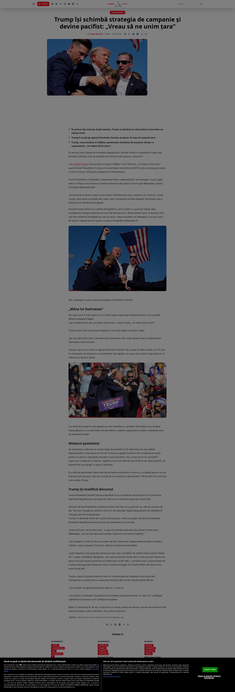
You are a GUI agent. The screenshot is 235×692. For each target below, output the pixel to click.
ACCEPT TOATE (210, 669)
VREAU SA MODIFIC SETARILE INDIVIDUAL (209, 677)
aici (5, 683)
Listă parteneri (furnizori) (112, 677)
